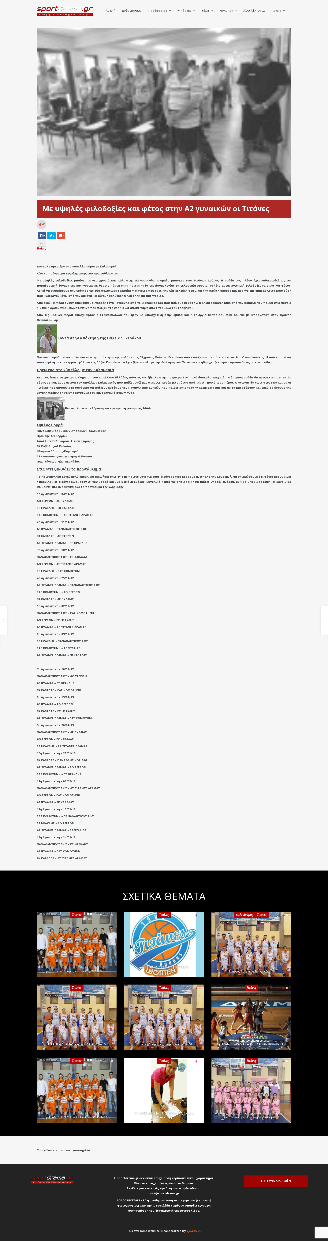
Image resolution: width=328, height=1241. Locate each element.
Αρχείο (276, 10)
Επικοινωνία (279, 1180)
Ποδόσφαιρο (157, 10)
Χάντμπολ (226, 10)
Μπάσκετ (184, 10)
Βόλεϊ (205, 10)
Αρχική (110, 10)
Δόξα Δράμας (131, 10)
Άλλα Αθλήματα (254, 10)
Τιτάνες (41, 248)
